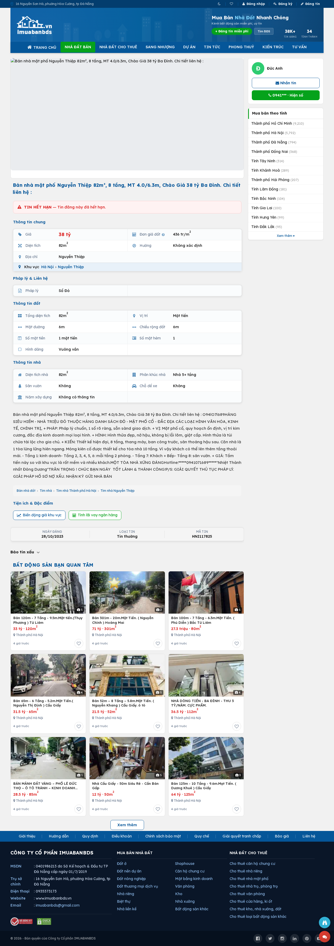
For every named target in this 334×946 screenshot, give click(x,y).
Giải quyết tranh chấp (242, 836)
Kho (178, 893)
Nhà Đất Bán (78, 47)
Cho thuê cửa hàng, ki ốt (251, 901)
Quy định (90, 836)
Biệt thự (123, 901)
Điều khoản (122, 836)
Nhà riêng (125, 893)
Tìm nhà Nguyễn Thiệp (117, 491)
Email (15, 905)
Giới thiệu (27, 836)
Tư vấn (299, 47)
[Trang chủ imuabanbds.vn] (41, 25)
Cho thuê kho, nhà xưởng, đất (255, 909)
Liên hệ (308, 836)
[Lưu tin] (78, 643)
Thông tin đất (26, 303)
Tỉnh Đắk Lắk (266, 226)
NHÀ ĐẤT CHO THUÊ (248, 853)
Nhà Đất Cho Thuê (118, 47)
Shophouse (184, 863)
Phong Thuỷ (241, 47)
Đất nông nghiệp (131, 878)
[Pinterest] (306, 938)
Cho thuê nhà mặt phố (249, 878)
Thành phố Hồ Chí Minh (277, 123)
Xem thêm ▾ (286, 236)
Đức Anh (275, 68)
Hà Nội (47, 267)
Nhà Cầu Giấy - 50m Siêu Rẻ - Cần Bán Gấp (125, 785)
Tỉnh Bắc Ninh (268, 198)
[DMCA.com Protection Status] (44, 921)
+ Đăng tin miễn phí (231, 31)
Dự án (189, 47)
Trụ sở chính (16, 881)
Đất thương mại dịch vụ (137, 886)
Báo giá (282, 836)
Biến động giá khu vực (42, 515)
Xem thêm (127, 825)
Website (18, 898)
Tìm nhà (46, 491)
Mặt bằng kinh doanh (194, 878)
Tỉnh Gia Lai (266, 208)
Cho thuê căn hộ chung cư (252, 863)
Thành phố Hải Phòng (275, 179)
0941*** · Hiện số (287, 95)
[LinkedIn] (294, 938)
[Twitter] (270, 938)
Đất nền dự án (129, 871)
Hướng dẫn (59, 836)
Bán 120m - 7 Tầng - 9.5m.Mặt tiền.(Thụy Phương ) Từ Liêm (48, 620)
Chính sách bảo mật (163, 836)
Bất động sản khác (191, 909)
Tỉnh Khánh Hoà (270, 170)
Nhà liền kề (126, 909)
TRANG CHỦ (44, 47)
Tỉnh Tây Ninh (267, 161)
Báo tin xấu (22, 551)
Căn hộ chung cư (189, 871)
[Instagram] (282, 938)
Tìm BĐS (264, 31)
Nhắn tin (287, 83)
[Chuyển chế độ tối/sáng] (219, 4)
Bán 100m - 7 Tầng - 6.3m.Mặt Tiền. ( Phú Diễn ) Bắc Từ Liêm (202, 620)
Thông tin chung (29, 221)
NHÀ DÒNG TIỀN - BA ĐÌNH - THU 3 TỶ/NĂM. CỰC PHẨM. (202, 703)
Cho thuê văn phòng (247, 893)
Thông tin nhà (27, 362)
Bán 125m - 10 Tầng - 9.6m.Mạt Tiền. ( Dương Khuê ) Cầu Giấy (203, 785)
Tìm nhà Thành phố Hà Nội (76, 491)
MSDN (15, 866)
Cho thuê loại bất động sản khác (258, 916)
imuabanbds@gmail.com (58, 905)
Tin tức (212, 47)
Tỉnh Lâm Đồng (269, 189)
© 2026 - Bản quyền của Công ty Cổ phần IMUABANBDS (53, 938)
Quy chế (201, 836)
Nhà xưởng (185, 901)
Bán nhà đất (26, 491)
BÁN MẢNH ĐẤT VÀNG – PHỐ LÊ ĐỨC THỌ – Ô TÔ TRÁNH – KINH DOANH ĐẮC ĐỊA (45, 786)
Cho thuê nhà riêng (246, 871)
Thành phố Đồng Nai (274, 151)
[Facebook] (257, 938)
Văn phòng (184, 886)
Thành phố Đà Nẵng (273, 142)
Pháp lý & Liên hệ (30, 278)
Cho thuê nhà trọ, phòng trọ (254, 886)
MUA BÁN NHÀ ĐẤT (135, 853)
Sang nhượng (160, 47)
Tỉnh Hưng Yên (267, 217)
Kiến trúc (273, 47)
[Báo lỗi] (324, 922)
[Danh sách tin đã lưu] (232, 4)
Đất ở (122, 863)
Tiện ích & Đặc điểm (33, 503)
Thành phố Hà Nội (273, 132)
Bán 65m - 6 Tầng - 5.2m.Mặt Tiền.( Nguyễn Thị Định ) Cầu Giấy (43, 703)
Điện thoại (19, 891)
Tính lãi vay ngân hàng (97, 515)
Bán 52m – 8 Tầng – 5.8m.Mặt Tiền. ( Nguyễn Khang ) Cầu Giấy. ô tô (123, 703)
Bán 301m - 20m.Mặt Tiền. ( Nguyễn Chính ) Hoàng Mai (122, 620)
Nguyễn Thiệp (71, 267)
